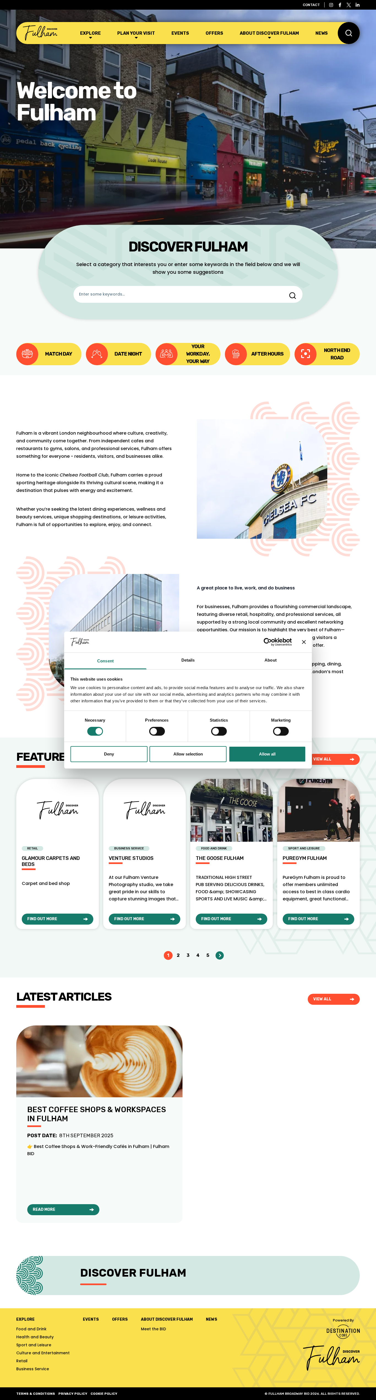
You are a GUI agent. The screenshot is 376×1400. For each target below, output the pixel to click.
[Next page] (220, 955)
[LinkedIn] (357, 5)
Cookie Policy (104, 1394)
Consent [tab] (105, 661)
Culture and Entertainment (43, 1353)
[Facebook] (340, 5)
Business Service (32, 1369)
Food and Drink (31, 1329)
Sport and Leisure (33, 1345)
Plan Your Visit (136, 33)
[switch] (157, 731)
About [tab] (271, 660)
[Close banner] (304, 642)
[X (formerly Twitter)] (349, 5)
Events (180, 33)
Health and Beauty (35, 1337)
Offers (214, 33)
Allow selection (188, 754)
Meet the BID (153, 1329)
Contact (311, 5)
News (321, 33)
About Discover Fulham (269, 33)
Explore (90, 33)
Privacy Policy (72, 1394)
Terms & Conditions (35, 1394)
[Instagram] (331, 5)
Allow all (267, 754)
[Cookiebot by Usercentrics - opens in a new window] (268, 642)
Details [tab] (188, 660)
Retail (22, 1361)
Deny (109, 754)
